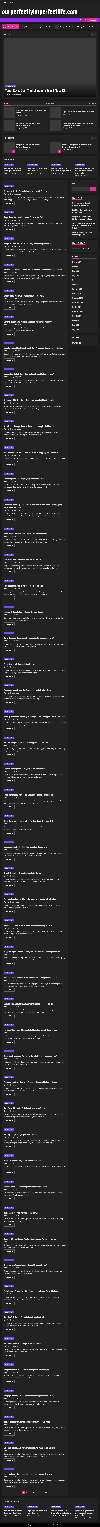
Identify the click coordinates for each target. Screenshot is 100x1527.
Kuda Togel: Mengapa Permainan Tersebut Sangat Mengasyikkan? (30, 1055)
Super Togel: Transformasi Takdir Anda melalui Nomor (25, 533)
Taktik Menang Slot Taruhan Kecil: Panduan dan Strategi (27, 1421)
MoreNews (57, 1525)
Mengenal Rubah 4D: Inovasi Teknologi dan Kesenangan (26, 1369)
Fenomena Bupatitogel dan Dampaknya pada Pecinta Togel (27, 690)
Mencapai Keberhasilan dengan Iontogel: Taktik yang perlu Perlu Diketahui (34, 716)
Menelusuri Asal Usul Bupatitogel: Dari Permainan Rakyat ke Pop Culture (33, 347)
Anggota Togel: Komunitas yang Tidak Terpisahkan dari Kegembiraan (32, 951)
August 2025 (76, 316)
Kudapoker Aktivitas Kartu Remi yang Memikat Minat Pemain (29, 400)
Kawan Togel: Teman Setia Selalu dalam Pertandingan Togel (28, 925)
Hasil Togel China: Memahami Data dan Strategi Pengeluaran (28, 794)
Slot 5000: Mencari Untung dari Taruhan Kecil (22, 1343)
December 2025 (77, 298)
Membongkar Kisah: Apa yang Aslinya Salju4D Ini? (9, 147)
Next (45, 1493)
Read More (10, 203)
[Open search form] (80, 20)
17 (40, 1493)
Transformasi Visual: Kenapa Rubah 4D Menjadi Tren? (25, 1265)
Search (75, 183)
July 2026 (75, 266)
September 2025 (77, 311)
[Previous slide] (92, 34)
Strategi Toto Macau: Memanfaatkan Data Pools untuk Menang (29, 1447)
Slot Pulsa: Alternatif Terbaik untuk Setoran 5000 (24, 1108)
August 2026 (76, 262)
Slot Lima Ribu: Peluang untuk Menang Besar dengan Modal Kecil (30, 977)
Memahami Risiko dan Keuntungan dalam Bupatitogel (25, 846)
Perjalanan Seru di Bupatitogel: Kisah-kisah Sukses (24, 585)
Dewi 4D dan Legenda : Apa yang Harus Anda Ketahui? (25, 768)
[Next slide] (95, 34)
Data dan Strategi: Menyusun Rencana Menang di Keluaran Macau (30, 1082)
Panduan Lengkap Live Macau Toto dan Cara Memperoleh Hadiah (30, 899)
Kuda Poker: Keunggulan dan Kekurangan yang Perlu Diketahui (29, 426)
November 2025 (77, 302)
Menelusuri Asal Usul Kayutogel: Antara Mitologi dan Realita (28, 1003)
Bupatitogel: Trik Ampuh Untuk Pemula (19, 664)
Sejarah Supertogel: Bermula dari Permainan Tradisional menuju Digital (55, 125)
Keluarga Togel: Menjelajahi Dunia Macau (20, 1134)
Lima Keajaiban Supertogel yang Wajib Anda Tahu (24, 478)
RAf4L (8, 94)
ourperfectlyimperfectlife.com (40, 11)
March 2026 (76, 284)
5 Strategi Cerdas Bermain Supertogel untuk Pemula (55, 147)
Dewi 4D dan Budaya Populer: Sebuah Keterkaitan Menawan (28, 321)
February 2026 (77, 289)
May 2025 (75, 329)
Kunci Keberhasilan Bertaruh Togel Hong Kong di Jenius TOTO (28, 820)
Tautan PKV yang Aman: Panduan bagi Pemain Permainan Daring (30, 1238)
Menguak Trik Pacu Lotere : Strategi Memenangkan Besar (58, 27)
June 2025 (75, 325)
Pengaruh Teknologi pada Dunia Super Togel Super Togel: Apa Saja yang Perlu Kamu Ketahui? (33, 506)
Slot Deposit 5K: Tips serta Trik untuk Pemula (22, 559)
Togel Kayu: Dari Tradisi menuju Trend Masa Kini (55, 112)
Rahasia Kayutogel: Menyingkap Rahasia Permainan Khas (27, 1186)
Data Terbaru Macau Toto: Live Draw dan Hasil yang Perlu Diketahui (31, 1291)
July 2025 (75, 320)
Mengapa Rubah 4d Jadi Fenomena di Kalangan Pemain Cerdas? (29, 1395)
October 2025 (77, 307)
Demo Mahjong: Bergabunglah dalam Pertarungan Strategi (28, 1473)
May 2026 (75, 275)
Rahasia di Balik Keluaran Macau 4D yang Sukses (24, 611)
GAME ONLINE (10, 86)
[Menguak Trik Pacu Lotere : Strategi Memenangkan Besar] (50, 67)
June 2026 (75, 271)
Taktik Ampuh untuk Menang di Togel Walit (21, 1212)
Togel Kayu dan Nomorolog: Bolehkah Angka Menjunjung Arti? (29, 637)
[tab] (7, 103)
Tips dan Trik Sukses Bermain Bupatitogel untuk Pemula (26, 1317)
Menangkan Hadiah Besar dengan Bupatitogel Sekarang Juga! (29, 374)
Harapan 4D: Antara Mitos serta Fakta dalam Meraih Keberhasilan (30, 1029)
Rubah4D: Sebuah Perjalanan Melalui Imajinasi (22, 1160)
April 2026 (75, 280)
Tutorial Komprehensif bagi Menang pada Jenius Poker (26, 742)
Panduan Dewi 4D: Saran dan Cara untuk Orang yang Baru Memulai (31, 452)
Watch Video (93, 20)
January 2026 (76, 293)
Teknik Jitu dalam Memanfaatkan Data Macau (22, 873)
